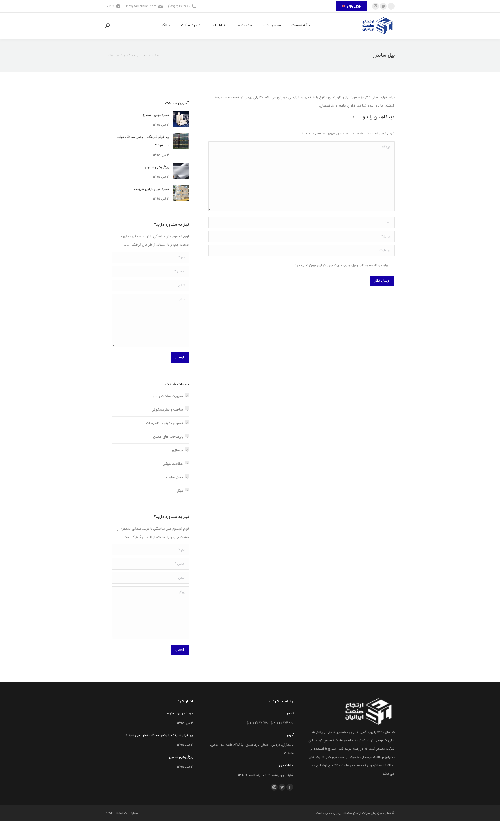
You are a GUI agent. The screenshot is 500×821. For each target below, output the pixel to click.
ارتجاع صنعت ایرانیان (347, 813)
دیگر (180, 491)
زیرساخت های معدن (168, 437)
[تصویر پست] (181, 119)
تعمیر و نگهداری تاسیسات (164, 423)
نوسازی (177, 450)
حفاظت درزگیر (173, 464)
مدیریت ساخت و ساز (168, 396)
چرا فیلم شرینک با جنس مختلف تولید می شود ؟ (143, 141)
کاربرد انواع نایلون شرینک (151, 189)
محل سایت (174, 477)
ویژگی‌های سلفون (157, 167)
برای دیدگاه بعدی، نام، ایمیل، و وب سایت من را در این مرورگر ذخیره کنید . (340, 265)
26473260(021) (179, 6)
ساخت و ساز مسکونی (167, 409)
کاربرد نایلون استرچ (156, 115)
